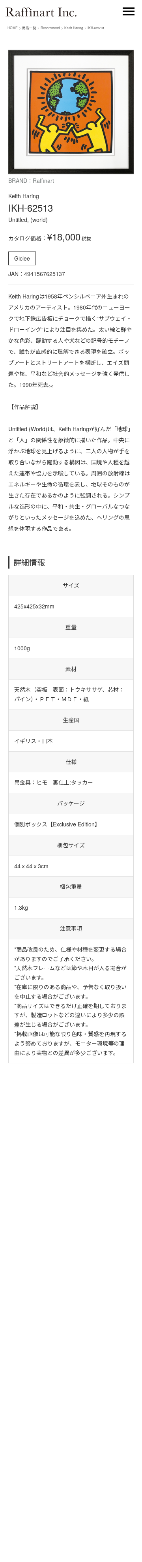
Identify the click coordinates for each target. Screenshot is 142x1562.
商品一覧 (29, 27)
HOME (12, 27)
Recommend (50, 27)
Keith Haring (73, 27)
